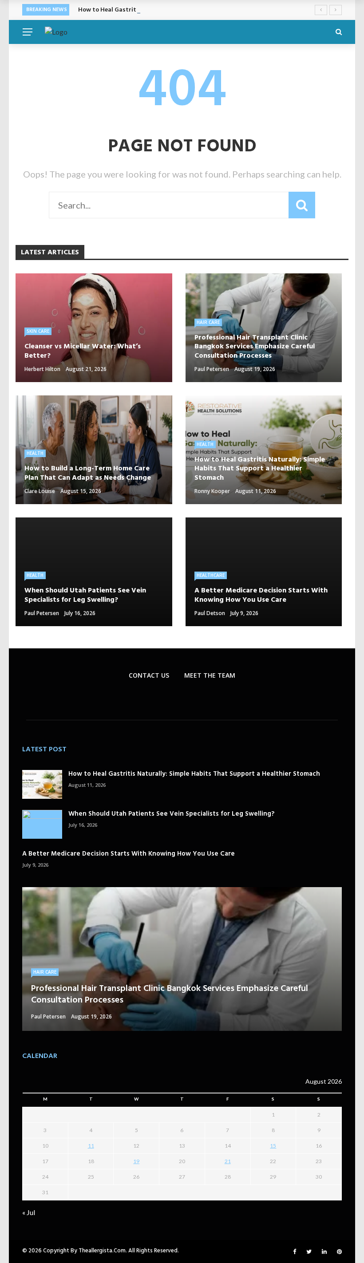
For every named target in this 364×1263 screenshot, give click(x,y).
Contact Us (149, 675)
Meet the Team (209, 675)
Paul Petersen (211, 369)
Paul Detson (209, 613)
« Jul (28, 1212)
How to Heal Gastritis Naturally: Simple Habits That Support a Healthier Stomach (194, 774)
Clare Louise (39, 491)
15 (273, 1145)
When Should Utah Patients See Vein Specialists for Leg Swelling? (171, 814)
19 (136, 1161)
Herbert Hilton (42, 369)
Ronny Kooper (212, 491)
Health (35, 453)
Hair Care (208, 322)
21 (228, 1161)
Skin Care (38, 331)
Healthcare (211, 575)
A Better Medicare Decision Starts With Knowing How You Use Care (128, 854)
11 (91, 1145)
